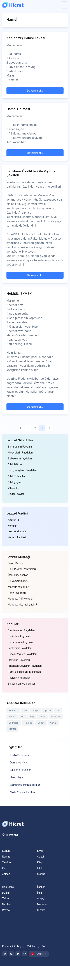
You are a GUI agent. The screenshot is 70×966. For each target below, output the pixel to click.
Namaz (6, 856)
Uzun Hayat (17, 777)
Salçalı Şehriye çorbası (21, 683)
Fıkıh (40, 868)
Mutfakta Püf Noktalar (20, 598)
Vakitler (31, 946)
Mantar (12, 729)
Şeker (48, 710)
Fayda (12, 716)
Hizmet (41, 909)
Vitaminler (13, 488)
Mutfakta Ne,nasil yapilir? (22, 604)
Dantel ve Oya (18, 762)
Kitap (40, 862)
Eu (43, 946)
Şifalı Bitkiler (15, 464)
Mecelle (42, 904)
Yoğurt (42, 716)
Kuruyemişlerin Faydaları (22, 470)
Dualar (6, 892)
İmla (39, 892)
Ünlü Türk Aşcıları (18, 575)
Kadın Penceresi (19, 755)
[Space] (13, 823)
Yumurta (13, 710)
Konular (12, 525)
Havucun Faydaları (19, 660)
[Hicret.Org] (13, 5)
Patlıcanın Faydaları (19, 677)
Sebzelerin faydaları (20, 458)
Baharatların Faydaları (20, 446)
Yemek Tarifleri (17, 537)
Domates (56, 716)
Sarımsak (13, 722)
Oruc (5, 868)
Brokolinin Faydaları (19, 636)
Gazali (40, 856)
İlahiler (41, 886)
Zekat (5, 898)
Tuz (25, 710)
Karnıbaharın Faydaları (21, 642)
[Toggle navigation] (64, 4)
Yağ (32, 716)
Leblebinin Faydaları (20, 648)
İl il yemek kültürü (18, 580)
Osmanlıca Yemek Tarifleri (25, 784)
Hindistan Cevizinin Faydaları (25, 665)
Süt (22, 716)
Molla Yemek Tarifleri (22, 792)
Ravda (6, 909)
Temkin (6, 862)
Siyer (40, 850)
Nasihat (6, 904)
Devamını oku (35, 90)
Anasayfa (13, 519)
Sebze (41, 722)
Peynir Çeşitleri (17, 592)
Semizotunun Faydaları (21, 630)
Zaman (6, 873)
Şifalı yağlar (15, 482)
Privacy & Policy (11, 946)
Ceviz (53, 722)
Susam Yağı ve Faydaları (22, 654)
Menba (41, 873)
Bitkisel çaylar (16, 493)
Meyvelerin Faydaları (20, 452)
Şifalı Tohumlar (16, 476)
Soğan (35, 710)
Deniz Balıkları (16, 563)
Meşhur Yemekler (18, 586)
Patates (28, 722)
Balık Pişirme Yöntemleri (22, 569)
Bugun (6, 850)
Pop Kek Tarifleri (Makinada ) (25, 671)
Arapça (41, 898)
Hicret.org (11, 834)
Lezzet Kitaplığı (17, 531)
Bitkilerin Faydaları (20, 769)
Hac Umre (8, 886)
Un (58, 710)
